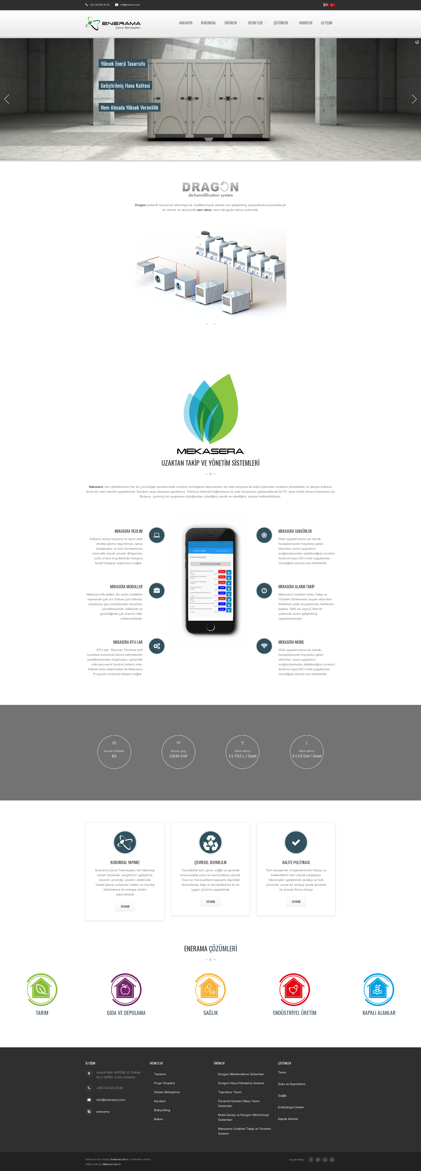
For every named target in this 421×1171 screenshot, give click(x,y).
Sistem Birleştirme (167, 1092)
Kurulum (160, 1101)
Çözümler (281, 22)
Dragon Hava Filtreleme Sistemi (241, 1083)
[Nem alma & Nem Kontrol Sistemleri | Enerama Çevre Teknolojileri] (113, 23)
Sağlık (210, 1012)
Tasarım (160, 1074)
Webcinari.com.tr (111, 1164)
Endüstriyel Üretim (294, 1012)
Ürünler (231, 22)
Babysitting (162, 1110)
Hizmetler (255, 22)
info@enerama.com (130, 4)
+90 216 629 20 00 (100, 4)
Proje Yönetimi (164, 1083)
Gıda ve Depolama (126, 1012)
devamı (125, 906)
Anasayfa (186, 22)
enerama (103, 1112)
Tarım (42, 1012)
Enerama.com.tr (119, 1159)
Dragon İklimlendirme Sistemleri (241, 1074)
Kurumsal (208, 22)
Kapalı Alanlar (379, 1012)
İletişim (326, 22)
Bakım (158, 1119)
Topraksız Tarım (230, 1092)
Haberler (305, 22)
